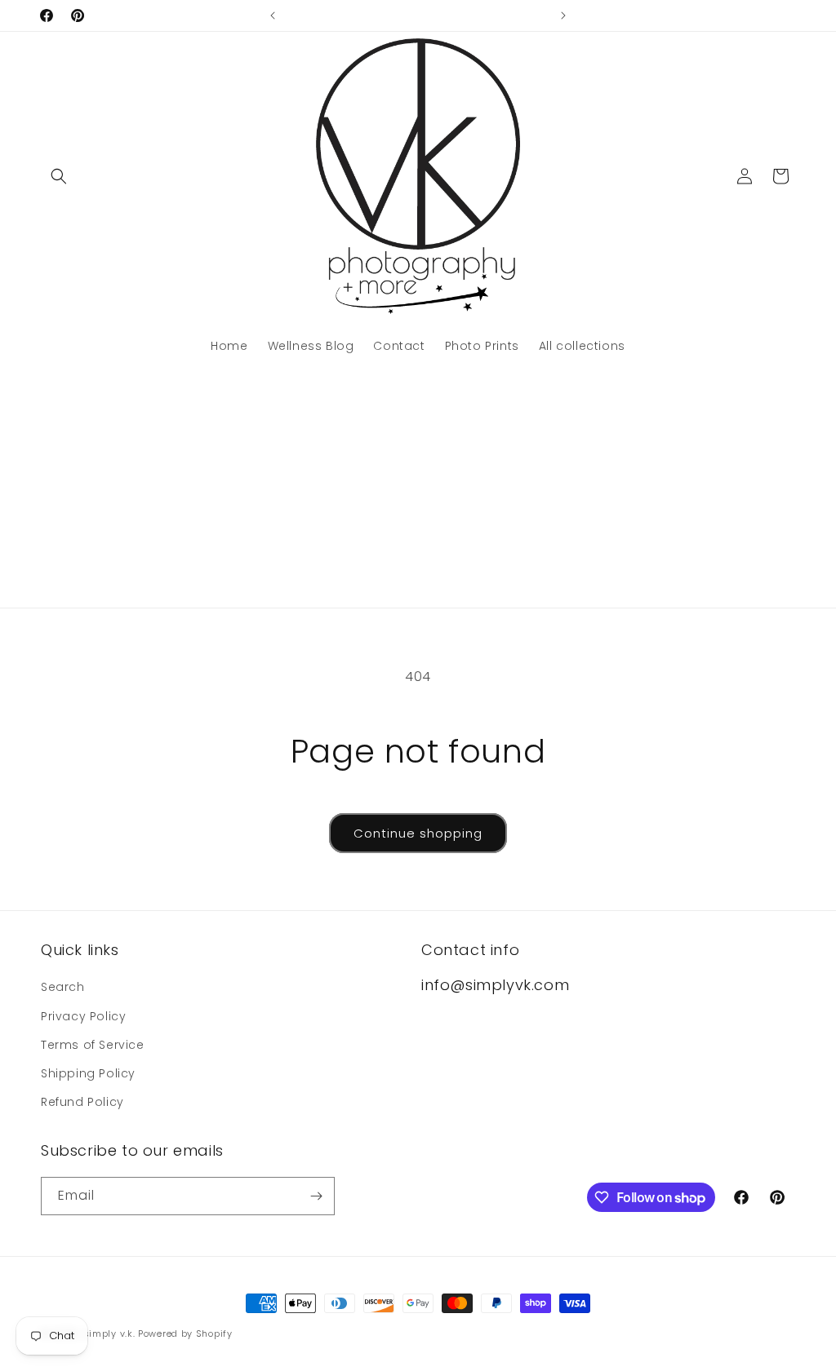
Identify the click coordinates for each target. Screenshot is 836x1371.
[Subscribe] (316, 1196)
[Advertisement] (418, 485)
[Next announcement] (563, 15)
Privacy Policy (83, 1016)
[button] (59, 176)
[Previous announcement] (273, 15)
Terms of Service (93, 1045)
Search (63, 987)
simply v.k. (109, 1333)
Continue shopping (418, 833)
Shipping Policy (88, 1073)
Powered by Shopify (185, 1333)
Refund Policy (82, 1102)
